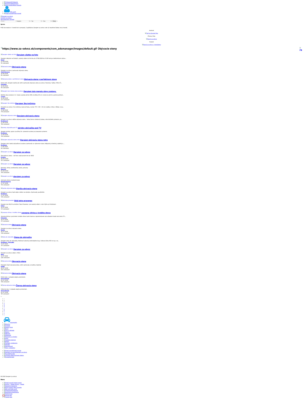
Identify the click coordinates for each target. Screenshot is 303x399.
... (4, 308)
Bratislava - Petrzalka (7, 242)
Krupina (3, 157)
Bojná (2, 60)
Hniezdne (4, 218)
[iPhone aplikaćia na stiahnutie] (5, 368)
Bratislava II (4, 121)
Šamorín (3, 169)
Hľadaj (54, 21)
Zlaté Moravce (5, 72)
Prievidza (4, 84)
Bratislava (4, 133)
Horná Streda (5, 278)
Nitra (2, 254)
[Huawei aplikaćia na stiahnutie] (6, 373)
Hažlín (3, 266)
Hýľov (2, 206)
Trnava (3, 96)
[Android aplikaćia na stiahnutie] (6, 362)
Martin (3, 108)
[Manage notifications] (3, 395)
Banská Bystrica (6, 181)
